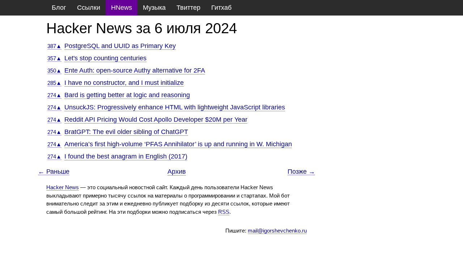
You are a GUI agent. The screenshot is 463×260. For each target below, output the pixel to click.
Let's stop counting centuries (105, 58)
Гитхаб (221, 7)
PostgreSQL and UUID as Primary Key (120, 45)
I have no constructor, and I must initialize (124, 82)
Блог (59, 7)
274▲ (54, 95)
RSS (223, 212)
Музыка (154, 7)
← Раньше (53, 171)
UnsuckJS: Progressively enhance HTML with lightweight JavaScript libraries (174, 107)
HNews (121, 7)
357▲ (54, 58)
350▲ (54, 71)
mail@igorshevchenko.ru (277, 231)
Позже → (301, 171)
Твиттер (188, 7)
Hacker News (62, 187)
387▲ (54, 46)
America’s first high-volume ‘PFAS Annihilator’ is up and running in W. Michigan (178, 144)
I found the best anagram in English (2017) (125, 156)
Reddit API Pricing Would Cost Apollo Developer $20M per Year (155, 119)
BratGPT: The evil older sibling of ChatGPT (126, 131)
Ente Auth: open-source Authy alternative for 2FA (134, 70)
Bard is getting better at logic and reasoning (127, 95)
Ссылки (88, 7)
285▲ (54, 83)
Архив (176, 171)
